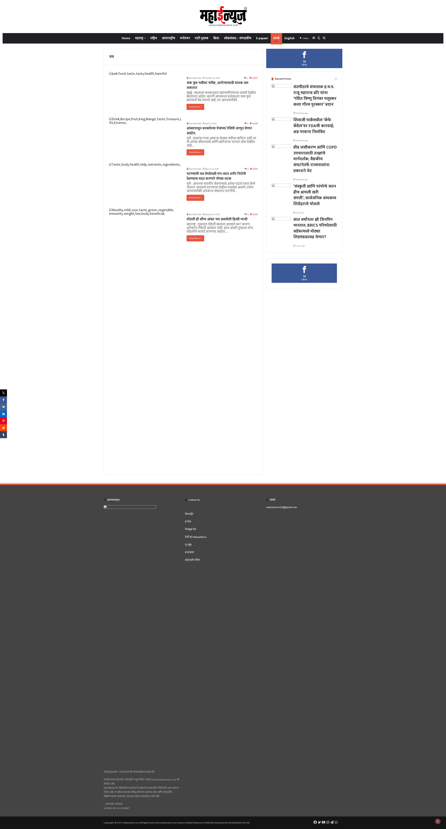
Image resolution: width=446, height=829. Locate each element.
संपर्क (276, 38)
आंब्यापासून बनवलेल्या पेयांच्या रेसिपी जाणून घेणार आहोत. (219, 130)
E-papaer (262, 38)
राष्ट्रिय (153, 38)
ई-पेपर (188, 522)
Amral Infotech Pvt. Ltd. (239, 823)
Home (126, 38)
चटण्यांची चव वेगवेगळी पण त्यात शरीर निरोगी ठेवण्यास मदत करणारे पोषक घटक (216, 176)
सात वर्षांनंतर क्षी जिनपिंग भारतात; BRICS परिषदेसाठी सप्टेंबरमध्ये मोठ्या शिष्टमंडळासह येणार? (315, 228)
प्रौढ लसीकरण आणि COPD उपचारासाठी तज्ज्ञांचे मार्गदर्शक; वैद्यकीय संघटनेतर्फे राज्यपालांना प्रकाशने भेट (315, 159)
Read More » (195, 107)
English (289, 38)
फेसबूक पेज (190, 529)
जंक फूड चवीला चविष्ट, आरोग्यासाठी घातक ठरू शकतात (217, 85)
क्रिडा (216, 38)
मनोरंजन (185, 38)
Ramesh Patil (195, 78)
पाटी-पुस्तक (201, 38)
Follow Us (194, 500)
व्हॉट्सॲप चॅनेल (192, 560)
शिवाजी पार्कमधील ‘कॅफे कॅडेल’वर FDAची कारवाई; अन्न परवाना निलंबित (313, 126)
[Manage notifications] (438, 821)
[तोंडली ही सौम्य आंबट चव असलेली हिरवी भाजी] (145, 339)
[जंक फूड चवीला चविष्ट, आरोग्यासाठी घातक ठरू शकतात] (145, 92)
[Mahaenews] (223, 16)
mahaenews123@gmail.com (281, 507)
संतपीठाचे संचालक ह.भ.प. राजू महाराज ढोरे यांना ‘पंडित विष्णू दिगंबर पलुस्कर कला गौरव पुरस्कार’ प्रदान (314, 95)
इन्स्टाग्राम (189, 552)
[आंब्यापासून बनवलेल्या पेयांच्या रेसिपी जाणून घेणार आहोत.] (145, 138)
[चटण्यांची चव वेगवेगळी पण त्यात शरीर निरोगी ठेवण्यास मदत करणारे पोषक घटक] (145, 183)
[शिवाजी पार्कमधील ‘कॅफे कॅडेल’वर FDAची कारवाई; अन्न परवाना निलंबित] (281, 123)
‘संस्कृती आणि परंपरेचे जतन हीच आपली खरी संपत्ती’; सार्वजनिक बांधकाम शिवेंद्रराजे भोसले (314, 195)
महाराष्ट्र (139, 38)
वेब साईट (189, 514)
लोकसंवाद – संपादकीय (237, 38)
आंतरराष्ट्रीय (168, 38)
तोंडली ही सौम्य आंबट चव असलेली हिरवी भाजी (217, 219)
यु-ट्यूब (188, 545)
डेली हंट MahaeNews (196, 537)
